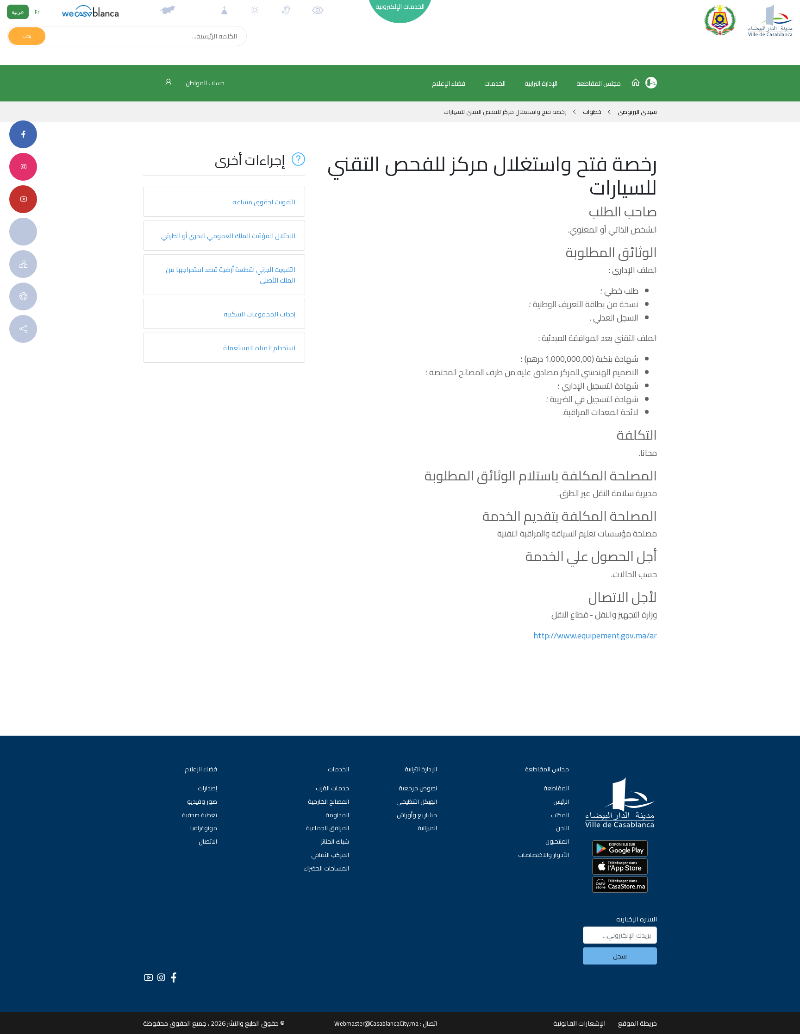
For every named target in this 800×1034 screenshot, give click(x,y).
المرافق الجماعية (327, 827)
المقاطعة (556, 788)
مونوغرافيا (203, 827)
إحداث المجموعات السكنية (259, 314)
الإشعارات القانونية (579, 1023)
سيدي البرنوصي (636, 111)
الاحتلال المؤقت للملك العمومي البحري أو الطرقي (228, 235)
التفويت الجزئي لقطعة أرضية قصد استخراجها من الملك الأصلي (230, 274)
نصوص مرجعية (418, 788)
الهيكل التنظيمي (416, 801)
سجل (620, 956)
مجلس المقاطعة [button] (598, 83)
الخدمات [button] (495, 83)
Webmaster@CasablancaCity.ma (376, 1023)
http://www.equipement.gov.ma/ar (595, 635)
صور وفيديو (202, 801)
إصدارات (207, 788)
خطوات (592, 111)
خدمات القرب (332, 788)
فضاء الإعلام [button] (448, 83)
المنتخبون (557, 841)
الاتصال (208, 841)
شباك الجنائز (335, 841)
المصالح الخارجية (328, 801)
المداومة (337, 814)
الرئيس (561, 801)
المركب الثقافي (330, 854)
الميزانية (427, 827)
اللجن (562, 827)
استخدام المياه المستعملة (259, 347)
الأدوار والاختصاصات (543, 854)
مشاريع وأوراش (417, 814)
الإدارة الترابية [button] (541, 83)
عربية (18, 11)
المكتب (560, 814)
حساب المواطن (204, 82)
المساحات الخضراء (326, 868)
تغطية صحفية (199, 814)
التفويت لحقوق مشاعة (263, 201)
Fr (37, 11)
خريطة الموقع (637, 1023)
